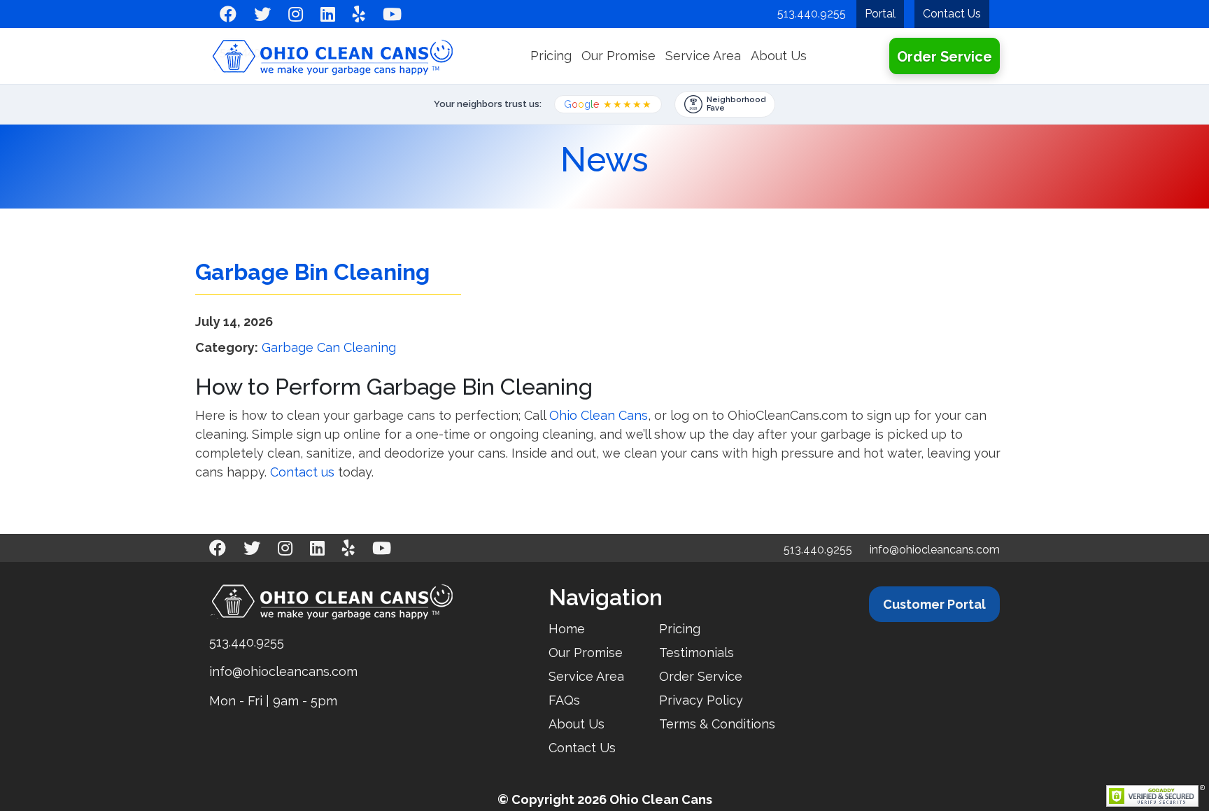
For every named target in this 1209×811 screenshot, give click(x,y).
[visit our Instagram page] (295, 14)
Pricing (551, 55)
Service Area (703, 55)
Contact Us (952, 13)
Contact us (302, 472)
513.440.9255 (811, 13)
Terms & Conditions (717, 724)
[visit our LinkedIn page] (327, 14)
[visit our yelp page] (359, 14)
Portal (880, 13)
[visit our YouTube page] (392, 14)
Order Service (944, 56)
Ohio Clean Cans (598, 415)
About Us (779, 55)
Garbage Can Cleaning (329, 347)
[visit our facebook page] (228, 14)
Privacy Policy (701, 700)
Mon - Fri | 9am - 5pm (273, 700)
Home (567, 628)
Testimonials (696, 652)
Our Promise (618, 55)
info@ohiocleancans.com (935, 549)
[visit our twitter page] (262, 14)
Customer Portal (934, 604)
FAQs (564, 700)
